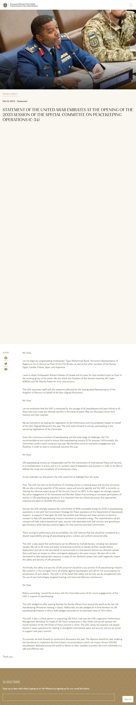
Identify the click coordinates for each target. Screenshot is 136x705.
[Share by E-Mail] (5, 370)
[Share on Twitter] (5, 364)
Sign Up (127, 699)
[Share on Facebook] (5, 358)
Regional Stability (10, 94)
